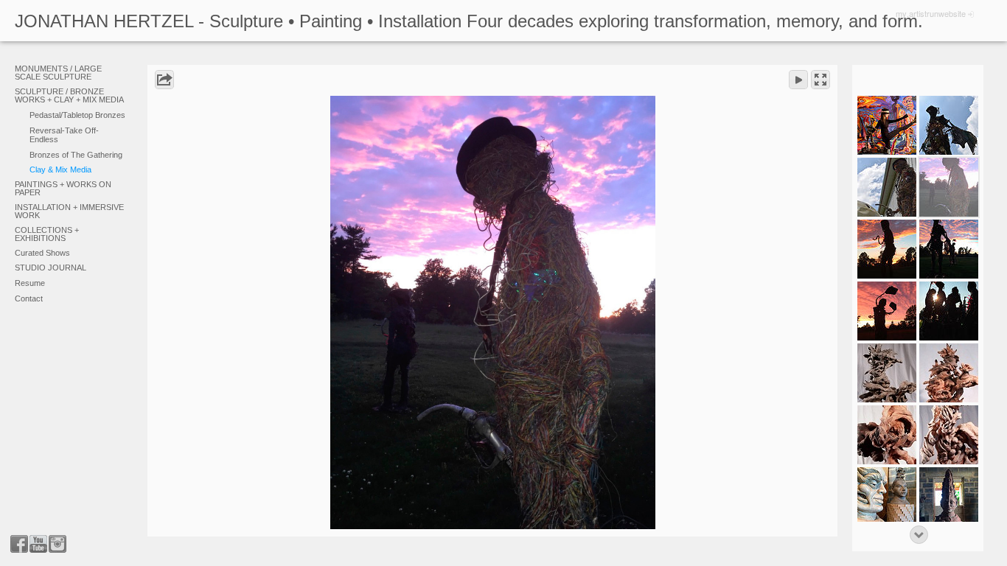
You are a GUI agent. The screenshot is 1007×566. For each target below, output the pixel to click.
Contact (29, 298)
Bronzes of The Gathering (75, 154)
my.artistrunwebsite (931, 13)
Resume (30, 283)
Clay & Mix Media (60, 169)
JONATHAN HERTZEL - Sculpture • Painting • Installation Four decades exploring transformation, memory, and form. (469, 21)
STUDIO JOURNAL (50, 267)
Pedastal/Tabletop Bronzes (77, 115)
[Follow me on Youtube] (38, 544)
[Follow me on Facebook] (19, 544)
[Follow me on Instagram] (57, 544)
